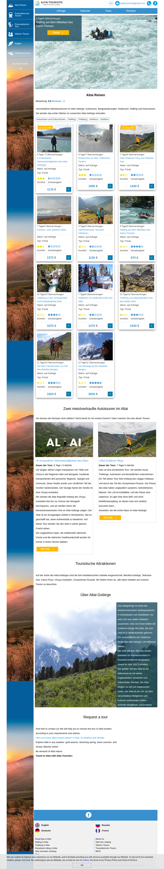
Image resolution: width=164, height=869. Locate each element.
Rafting (71, 119)
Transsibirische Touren (22, 14)
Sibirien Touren (22, 34)
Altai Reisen (20, 5)
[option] (96, 52)
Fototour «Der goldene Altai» (51, 229)
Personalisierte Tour (22, 25)
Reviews (131, 10)
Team (108, 10)
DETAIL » (47, 549)
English (45, 825)
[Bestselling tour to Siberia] (64, 456)
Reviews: (58, 101)
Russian (105, 825)
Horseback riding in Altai (46, 848)
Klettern (105, 119)
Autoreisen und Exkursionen (51, 119)
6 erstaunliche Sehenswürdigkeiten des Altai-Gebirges (52, 161)
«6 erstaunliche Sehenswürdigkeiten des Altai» (62, 460)
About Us (100, 839)
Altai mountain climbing (45, 851)
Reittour (94, 119)
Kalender (85, 10)
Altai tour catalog (103, 842)
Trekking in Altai (42, 845)
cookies (85, 860)
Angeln (18, 43)
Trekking (82, 119)
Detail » (58, 32)
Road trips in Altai (43, 839)
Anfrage (61, 10)
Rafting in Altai (41, 842)
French (105, 830)
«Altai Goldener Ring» (111, 460)
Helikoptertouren (22, 53)
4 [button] (103, 87)
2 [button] (93, 87)
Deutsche (46, 830)
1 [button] (88, 87)
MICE (98, 851)
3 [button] (98, 87)
